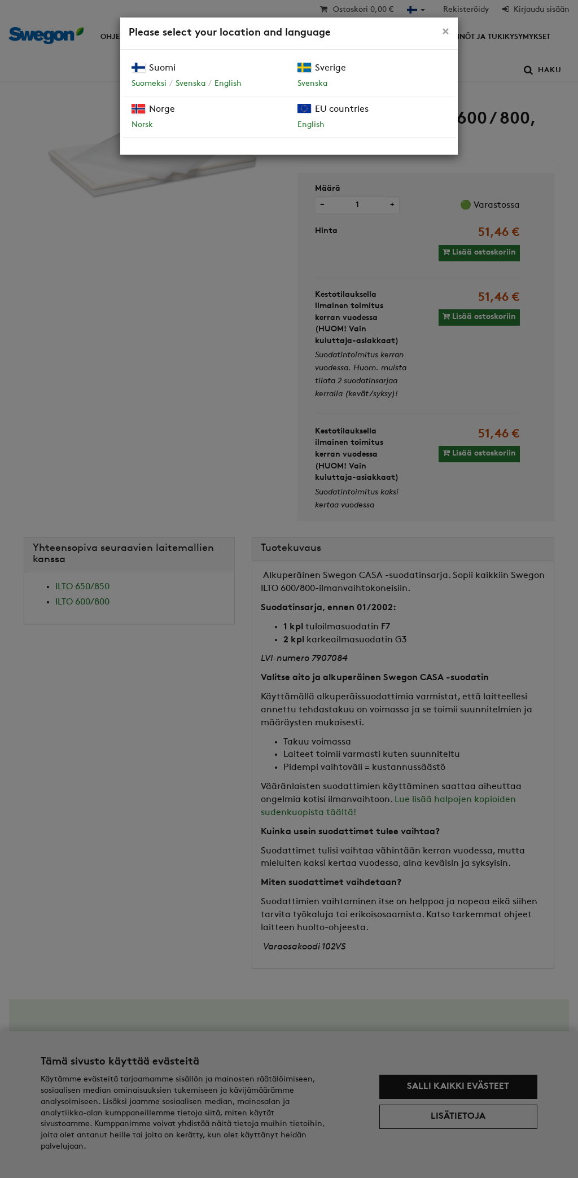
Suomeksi (149, 84)
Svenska (190, 84)
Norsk (142, 125)
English (228, 84)
